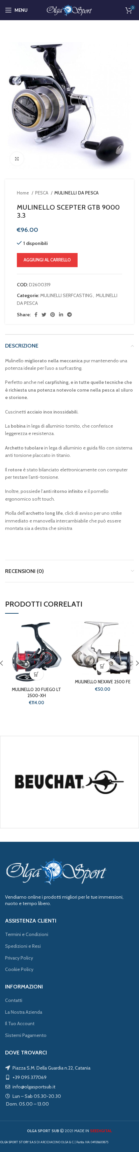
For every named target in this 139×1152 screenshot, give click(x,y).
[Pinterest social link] (52, 314)
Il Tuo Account (19, 1023)
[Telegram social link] (69, 314)
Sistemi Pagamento (26, 1035)
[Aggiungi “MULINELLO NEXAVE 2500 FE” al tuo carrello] (103, 666)
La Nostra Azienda (23, 1012)
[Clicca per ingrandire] (17, 159)
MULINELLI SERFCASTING (66, 295)
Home (23, 192)
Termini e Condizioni (26, 934)
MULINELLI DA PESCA (76, 192)
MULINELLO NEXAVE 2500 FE (103, 681)
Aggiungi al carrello (47, 259)
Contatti (13, 1000)
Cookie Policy (19, 969)
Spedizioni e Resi (23, 946)
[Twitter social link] (43, 314)
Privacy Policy (19, 958)
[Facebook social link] (35, 314)
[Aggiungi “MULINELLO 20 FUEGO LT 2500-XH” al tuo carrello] (37, 674)
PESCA (42, 192)
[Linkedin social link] (61, 314)
